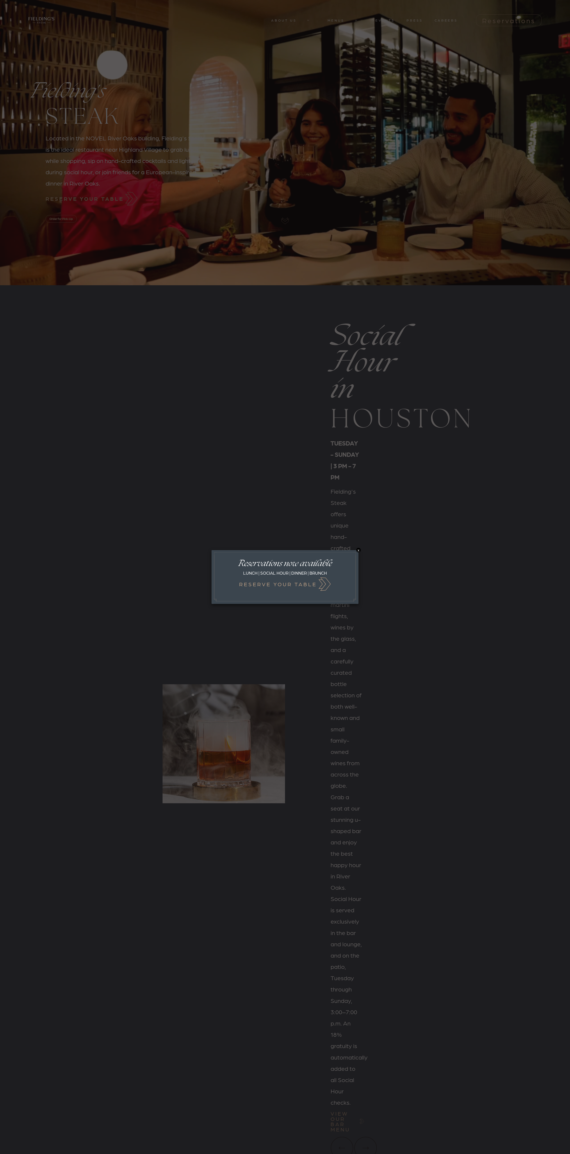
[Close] (358, 550)
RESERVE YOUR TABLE (278, 584)
